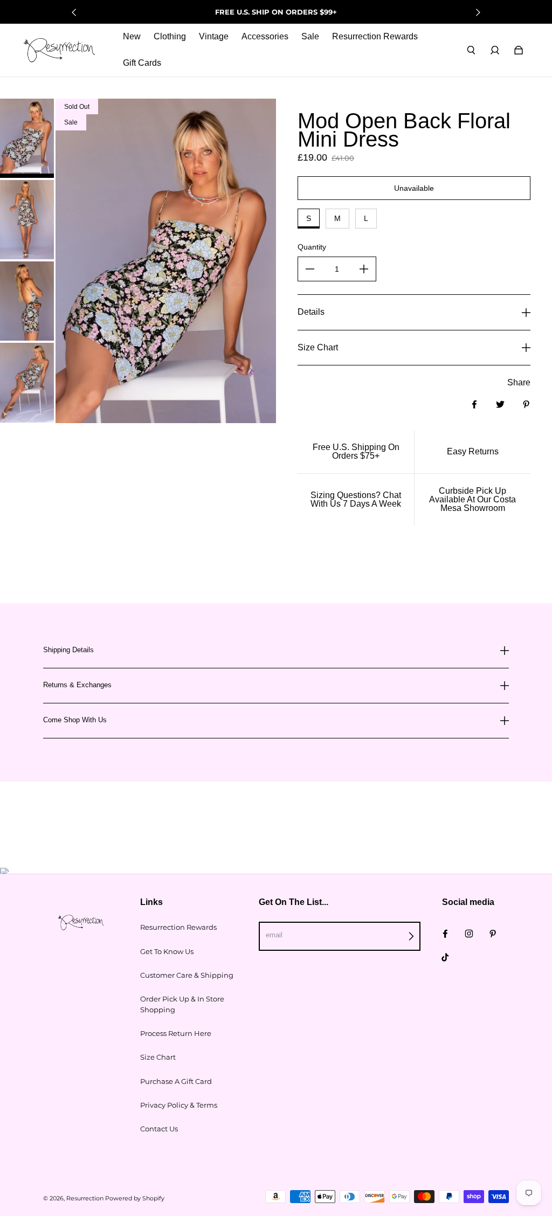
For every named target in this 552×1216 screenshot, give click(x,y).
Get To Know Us (167, 951)
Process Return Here (175, 1033)
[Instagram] (469, 933)
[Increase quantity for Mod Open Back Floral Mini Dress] (364, 269)
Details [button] (311, 311)
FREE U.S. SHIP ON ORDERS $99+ (276, 12)
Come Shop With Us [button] (75, 720)
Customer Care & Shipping (186, 975)
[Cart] (518, 50)
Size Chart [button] (318, 347)
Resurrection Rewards (178, 927)
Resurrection (85, 1198)
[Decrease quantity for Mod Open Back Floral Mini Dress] (310, 269)
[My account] (495, 50)
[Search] (471, 50)
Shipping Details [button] (68, 650)
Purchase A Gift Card (176, 1081)
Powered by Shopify (134, 1198)
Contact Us (159, 1128)
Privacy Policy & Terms (178, 1105)
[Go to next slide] (477, 12)
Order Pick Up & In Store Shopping (182, 1004)
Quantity (312, 247)
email (274, 935)
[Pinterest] (493, 933)
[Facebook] (445, 933)
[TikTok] (445, 957)
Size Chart (158, 1057)
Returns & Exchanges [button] (77, 685)
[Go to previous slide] (74, 12)
